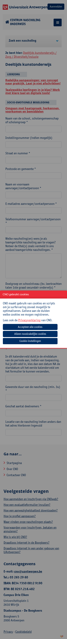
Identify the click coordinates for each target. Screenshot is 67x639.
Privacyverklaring (29, 320)
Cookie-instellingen (30, 341)
